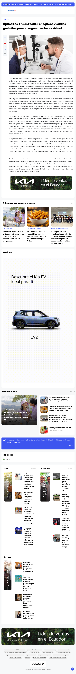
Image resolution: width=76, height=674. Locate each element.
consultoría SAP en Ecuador (63, 654)
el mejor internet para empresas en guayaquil (15, 654)
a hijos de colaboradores (59, 230)
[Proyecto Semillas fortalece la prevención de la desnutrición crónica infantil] (56, 540)
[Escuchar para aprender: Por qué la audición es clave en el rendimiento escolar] (44, 432)
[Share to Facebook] (5, 39)
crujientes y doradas (34, 230)
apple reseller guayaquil (44, 657)
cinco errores (7, 230)
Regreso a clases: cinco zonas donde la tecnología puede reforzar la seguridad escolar (59, 401)
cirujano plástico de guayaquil (61, 657)
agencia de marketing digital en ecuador (14, 651)
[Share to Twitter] (5, 42)
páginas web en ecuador (15, 659)
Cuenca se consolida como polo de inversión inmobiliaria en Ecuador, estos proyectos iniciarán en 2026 (28, 585)
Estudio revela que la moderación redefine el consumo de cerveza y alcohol (28, 500)
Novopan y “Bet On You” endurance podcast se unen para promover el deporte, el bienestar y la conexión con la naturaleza (28, 538)
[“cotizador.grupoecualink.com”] (6, 461)
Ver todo (71, 205)
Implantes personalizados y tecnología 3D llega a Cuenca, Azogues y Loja (28, 617)
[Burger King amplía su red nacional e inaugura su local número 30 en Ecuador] (18, 567)
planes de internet (34, 654)
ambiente (27, 659)
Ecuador (6, 5)
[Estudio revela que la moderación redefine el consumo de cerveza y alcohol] (18, 497)
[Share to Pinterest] (5, 45)
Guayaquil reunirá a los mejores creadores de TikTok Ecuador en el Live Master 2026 (65, 527)
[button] (5, 55)
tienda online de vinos (48, 654)
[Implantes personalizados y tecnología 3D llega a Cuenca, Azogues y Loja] (18, 616)
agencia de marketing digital (34, 651)
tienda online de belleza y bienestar (58, 659)
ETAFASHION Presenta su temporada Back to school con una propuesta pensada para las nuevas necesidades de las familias (29, 518)
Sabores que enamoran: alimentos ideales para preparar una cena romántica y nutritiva (27, 603)
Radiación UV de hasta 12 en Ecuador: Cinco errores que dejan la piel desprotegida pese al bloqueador (13, 238)
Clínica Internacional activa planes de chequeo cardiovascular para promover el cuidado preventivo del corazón (29, 483)
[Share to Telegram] (5, 52)
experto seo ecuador (50, 651)
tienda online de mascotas (39, 659)
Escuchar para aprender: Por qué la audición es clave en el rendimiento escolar (60, 431)
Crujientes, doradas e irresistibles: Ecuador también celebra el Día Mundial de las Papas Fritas (36, 238)
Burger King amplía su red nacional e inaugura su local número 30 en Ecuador (28, 569)
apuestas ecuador (31, 657)
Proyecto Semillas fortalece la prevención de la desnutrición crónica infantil (65, 543)
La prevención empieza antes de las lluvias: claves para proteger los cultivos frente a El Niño (65, 484)
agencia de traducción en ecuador (15, 657)
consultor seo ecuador (64, 651)
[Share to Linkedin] (5, 48)
